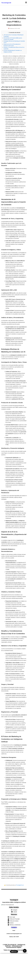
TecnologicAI (6, 2)
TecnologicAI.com (20, 885)
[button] (26, 2)
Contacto (14, 927)
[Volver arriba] (25, 951)
